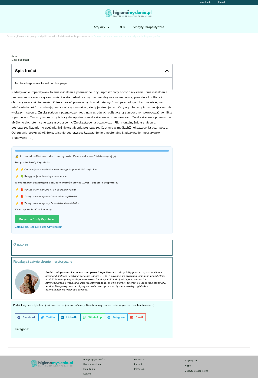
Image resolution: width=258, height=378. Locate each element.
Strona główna (15, 36)
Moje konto (205, 2)
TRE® (121, 27)
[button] (167, 71)
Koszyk (222, 2)
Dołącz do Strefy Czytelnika (37, 219)
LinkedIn (138, 364)
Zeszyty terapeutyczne (148, 27)
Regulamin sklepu (92, 364)
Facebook (139, 359)
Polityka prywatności (94, 359)
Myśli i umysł (47, 36)
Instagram (139, 369)
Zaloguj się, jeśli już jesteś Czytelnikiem (38, 226)
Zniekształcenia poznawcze (74, 36)
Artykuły (99, 27)
